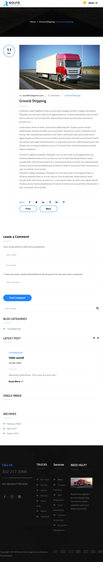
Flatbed (44, 490)
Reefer (43, 511)
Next (48, 208)
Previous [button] (94, 338)
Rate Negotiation (59, 497)
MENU (92, 3)
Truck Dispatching (59, 507)
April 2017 (12, 428)
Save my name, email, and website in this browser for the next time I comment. (44, 274)
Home (32, 21)
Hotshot (44, 495)
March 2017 (13, 433)
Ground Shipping (47, 21)
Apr (9, 51)
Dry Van (44, 485)
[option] (51, 367)
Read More (14, 381)
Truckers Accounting (59, 517)
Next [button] (98, 338)
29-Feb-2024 (15, 363)
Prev (28, 208)
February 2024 (14, 423)
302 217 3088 (14, 471)
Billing (60, 479)
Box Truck (45, 479)
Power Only (41, 503)
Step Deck (45, 516)
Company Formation (60, 487)
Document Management (60, 527)
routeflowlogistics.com (32, 95)
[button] (82, 4)
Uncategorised (14, 328)
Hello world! (16, 357)
